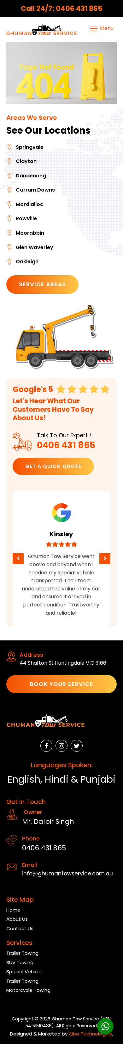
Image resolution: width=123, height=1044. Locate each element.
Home (13, 910)
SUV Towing (19, 962)
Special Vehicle (24, 971)
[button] (18, 558)
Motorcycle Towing (28, 990)
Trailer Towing (22, 953)
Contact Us (19, 928)
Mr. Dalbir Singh (48, 821)
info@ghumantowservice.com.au (67, 873)
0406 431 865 (66, 445)
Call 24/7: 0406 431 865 (61, 9)
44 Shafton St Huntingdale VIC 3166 (63, 663)
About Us (17, 919)
